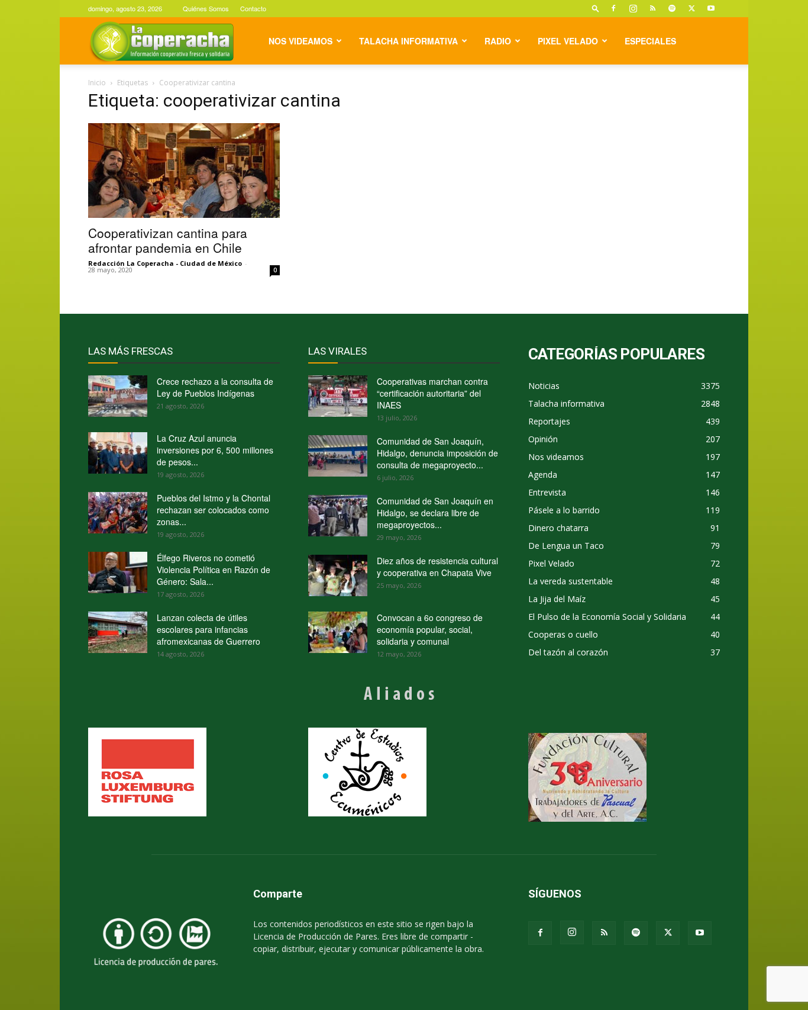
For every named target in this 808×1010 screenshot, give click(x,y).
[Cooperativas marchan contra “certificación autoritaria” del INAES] (337, 396)
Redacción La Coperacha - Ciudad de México (165, 263)
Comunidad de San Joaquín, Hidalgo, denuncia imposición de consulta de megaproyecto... (437, 453)
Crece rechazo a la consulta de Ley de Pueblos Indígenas (215, 387)
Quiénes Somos (206, 8)
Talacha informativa (408, 41)
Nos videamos (300, 41)
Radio (497, 41)
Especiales (650, 41)
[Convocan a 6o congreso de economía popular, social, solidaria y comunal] (337, 632)
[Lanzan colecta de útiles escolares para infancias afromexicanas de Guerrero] (117, 632)
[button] (596, 8)
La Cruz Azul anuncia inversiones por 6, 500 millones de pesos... (215, 450)
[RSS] (652, 8)
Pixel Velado (568, 41)
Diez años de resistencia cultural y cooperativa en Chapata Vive (437, 566)
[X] (691, 8)
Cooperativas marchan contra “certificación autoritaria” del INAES (432, 393)
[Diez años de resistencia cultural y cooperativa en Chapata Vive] (337, 575)
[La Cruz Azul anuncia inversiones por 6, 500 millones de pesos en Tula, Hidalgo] (117, 453)
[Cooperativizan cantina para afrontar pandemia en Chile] (184, 170)
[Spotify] (672, 8)
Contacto (253, 8)
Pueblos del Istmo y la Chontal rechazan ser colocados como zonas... (213, 509)
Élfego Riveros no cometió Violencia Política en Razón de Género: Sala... (213, 569)
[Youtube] (711, 8)
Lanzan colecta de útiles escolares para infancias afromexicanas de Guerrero (208, 629)
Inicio (97, 83)
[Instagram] (633, 8)
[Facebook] (613, 8)
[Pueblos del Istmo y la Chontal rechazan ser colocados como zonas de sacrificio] (117, 512)
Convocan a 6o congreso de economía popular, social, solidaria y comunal (430, 629)
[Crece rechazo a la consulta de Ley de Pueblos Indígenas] (117, 396)
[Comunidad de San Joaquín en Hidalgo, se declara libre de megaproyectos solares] (337, 515)
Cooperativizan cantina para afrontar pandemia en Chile (167, 240)
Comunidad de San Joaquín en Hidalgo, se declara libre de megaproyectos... (435, 512)
